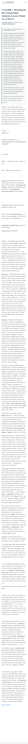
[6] (12, 487)
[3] (5, 293)
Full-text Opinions (6, 705)
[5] (7, 316)
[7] (20, 502)
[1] (16, 140)
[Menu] (25, 2)
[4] (18, 301)
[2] (19, 270)
